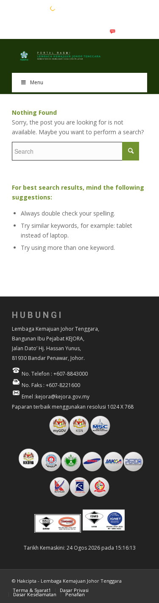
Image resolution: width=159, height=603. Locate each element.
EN (16, 8)
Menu (36, 82)
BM (29, 8)
